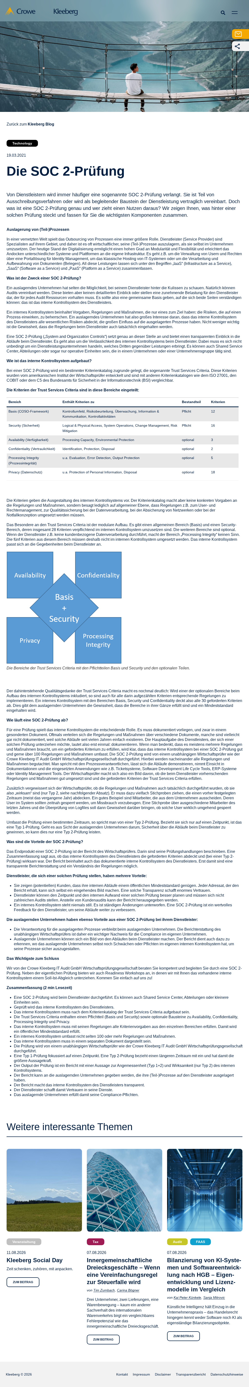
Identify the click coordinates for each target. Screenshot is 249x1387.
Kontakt (122, 1374)
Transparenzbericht (191, 1374)
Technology (22, 143)
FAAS (200, 1242)
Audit (177, 1242)
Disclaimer (163, 1374)
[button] (223, 13)
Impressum (141, 1374)
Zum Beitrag (23, 1282)
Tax (95, 1242)
